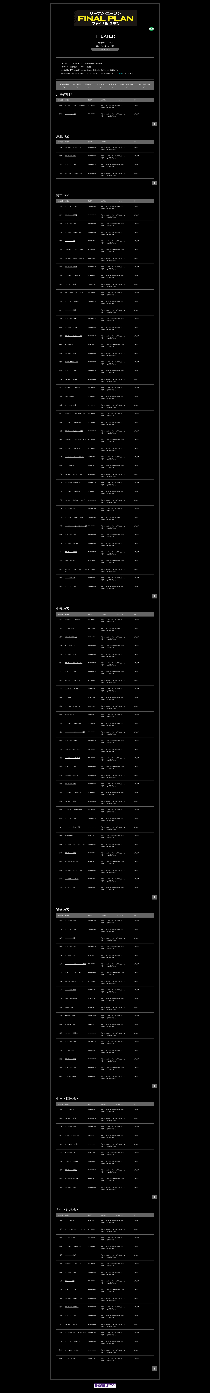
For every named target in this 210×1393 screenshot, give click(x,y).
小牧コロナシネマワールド (72, 775)
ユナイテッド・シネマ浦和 (72, 387)
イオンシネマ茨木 (70, 955)
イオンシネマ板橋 (70, 241)
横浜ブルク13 (69, 344)
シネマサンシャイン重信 (72, 1178)
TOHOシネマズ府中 (70, 310)
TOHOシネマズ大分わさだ (72, 1341)
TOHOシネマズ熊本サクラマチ (73, 1298)
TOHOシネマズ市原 (70, 534)
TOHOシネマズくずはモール (73, 972)
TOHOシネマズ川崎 (70, 353)
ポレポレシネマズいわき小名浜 (73, 173)
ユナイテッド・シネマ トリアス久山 (75, 1263)
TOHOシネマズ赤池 (70, 766)
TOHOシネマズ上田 (70, 654)
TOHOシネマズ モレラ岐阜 (72, 827)
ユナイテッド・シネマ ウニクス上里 (75, 413)
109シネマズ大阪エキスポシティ (74, 981)
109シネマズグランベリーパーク (74, 292)
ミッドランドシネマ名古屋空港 (73, 809)
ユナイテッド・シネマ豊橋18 (73, 723)
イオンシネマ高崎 (70, 577)
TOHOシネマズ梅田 (70, 920)
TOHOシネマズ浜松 (70, 853)
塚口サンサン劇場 (70, 1024)
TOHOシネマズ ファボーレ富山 (73, 663)
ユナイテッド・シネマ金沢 (72, 680)
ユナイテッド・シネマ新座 (72, 448)
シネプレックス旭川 (70, 114)
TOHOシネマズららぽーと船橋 (73, 474)
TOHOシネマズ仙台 (70, 155)
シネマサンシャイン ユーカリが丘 (74, 457)
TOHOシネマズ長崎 (70, 1289)
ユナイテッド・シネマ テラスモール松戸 (76, 526)
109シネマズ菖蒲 (69, 396)
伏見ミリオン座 (69, 714)
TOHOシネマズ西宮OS (71, 1033)
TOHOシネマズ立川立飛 (72, 301)
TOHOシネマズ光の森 (71, 1324)
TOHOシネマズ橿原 (70, 1067)
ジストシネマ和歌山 (70, 1076)
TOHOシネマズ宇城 (70, 1315)
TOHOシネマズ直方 (70, 1255)
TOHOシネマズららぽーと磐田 (73, 870)
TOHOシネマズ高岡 (70, 671)
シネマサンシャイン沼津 (72, 861)
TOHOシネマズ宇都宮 (71, 552)
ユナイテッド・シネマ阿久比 (73, 792)
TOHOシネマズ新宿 (70, 223)
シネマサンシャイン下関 (72, 1135)
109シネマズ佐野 (69, 560)
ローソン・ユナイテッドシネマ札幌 (75, 105)
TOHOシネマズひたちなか (72, 543)
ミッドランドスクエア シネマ (73, 706)
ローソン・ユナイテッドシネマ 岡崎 (75, 732)
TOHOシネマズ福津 (70, 1272)
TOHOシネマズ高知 (70, 1187)
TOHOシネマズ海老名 (71, 370)
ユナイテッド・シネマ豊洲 (72, 275)
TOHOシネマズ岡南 (70, 1118)
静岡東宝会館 (69, 835)
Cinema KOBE (69, 1007)
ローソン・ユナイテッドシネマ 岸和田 (75, 964)
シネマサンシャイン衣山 (72, 1161)
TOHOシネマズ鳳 (70, 938)
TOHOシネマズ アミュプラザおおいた (75, 1332)
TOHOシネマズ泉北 (70, 946)
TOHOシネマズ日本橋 (71, 206)
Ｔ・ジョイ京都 (69, 1050)
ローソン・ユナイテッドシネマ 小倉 (75, 1229)
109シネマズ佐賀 (69, 1281)
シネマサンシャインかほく (72, 688)
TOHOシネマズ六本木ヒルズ (73, 232)
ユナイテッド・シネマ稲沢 (72, 758)
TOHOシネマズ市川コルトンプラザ (75, 500)
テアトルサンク (69, 697)
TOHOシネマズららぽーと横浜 (73, 336)
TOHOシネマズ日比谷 (71, 215)
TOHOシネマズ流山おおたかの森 (74, 517)
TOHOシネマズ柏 (70, 508)
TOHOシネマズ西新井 (71, 266)
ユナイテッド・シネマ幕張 (72, 491)
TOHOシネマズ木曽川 (71, 740)
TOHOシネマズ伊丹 (70, 1041)
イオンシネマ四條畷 (70, 989)
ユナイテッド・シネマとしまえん (74, 249)
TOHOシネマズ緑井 (70, 1126)
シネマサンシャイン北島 (72, 1144)
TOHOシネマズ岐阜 (70, 818)
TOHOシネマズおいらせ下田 (73, 147)
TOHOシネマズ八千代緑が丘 (73, 482)
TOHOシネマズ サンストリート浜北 (75, 844)
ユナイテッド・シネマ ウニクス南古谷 (75, 439)
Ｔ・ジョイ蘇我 (69, 465)
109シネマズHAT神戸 (71, 998)
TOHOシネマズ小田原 (71, 379)
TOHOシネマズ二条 (70, 1059)
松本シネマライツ (70, 645)
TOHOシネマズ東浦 (70, 783)
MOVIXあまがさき (70, 1015)
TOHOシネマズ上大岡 (71, 327)
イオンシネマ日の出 (70, 284)
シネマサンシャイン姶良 (72, 1350)
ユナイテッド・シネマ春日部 (73, 422)
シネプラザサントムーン (72, 878)
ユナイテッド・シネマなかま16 (73, 1246)
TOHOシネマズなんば (71, 929)
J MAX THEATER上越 (71, 637)
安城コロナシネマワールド (72, 749)
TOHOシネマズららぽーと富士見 (74, 431)
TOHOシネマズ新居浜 (71, 1170)
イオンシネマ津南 (70, 887)
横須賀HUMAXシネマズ (71, 361)
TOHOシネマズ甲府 (70, 586)
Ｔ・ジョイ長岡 (69, 628)
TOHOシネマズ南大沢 (71, 318)
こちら (119, 73)
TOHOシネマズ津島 (70, 801)
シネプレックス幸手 (70, 405)
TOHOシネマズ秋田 (70, 164)
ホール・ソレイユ (70, 1152)
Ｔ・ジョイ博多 (69, 1220)
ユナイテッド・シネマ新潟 (72, 619)
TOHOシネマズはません (72, 1306)
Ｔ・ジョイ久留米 (70, 1237)
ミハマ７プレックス (70, 1358)
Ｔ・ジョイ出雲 (69, 1109)
